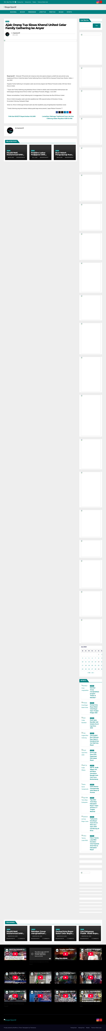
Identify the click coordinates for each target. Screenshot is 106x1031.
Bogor (22, 12)
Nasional (13, 12)
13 (92, 661)
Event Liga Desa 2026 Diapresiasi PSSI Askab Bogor (93, 756)
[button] (98, 12)
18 (86, 665)
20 (92, 665)
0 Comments (21, 938)
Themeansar (33, 1027)
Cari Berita (84, 20)
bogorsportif (16, 33)
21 (95, 665)
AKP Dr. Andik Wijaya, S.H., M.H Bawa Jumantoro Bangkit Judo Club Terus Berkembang (94, 773)
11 (85, 661)
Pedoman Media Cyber (43, 2)
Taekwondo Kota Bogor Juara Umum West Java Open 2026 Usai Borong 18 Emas (94, 824)
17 (82, 665)
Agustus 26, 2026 (87, 936)
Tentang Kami (20, 2)
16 (102, 661)
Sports (69, 12)
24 (82, 669)
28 (95, 669)
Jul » (92, 672)
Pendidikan (32, 12)
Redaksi (34, 2)
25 (86, 669)
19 (89, 665)
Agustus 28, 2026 (62, 936)
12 (89, 661)
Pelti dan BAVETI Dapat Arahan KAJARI (21, 116)
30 (102, 669)
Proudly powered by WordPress (11, 1027)
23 (102, 665)
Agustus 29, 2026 (13, 936)
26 (89, 669)
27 (92, 669)
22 (98, 665)
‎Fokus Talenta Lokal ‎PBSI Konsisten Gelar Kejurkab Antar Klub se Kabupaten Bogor (94, 843)
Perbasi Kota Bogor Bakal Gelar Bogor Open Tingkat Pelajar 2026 (94, 708)
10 (82, 661)
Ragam (61, 12)
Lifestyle (42, 12)
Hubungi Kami (28, 2)
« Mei (88, 672)
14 (95, 661)
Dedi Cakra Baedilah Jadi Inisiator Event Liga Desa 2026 (94, 724)
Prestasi (52, 12)
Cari (97, 25)
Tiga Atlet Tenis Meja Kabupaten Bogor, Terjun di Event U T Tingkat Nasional (94, 805)
